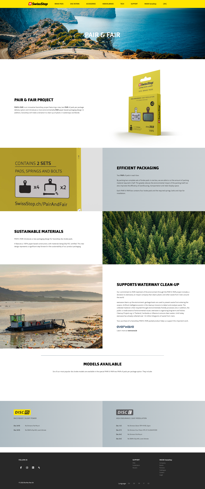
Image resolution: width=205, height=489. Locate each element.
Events (161, 465)
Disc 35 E (119, 439)
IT (143, 483)
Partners (162, 468)
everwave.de (132, 330)
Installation (136, 465)
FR (139, 483)
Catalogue (162, 470)
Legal (161, 475)
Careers (161, 472)
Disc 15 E (119, 426)
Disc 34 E (119, 434)
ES (148, 483)
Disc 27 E (119, 430)
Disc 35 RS (17, 430)
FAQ (134, 463)
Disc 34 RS (17, 426)
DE (134, 483)
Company (162, 463)
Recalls (135, 468)
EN (129, 483)
